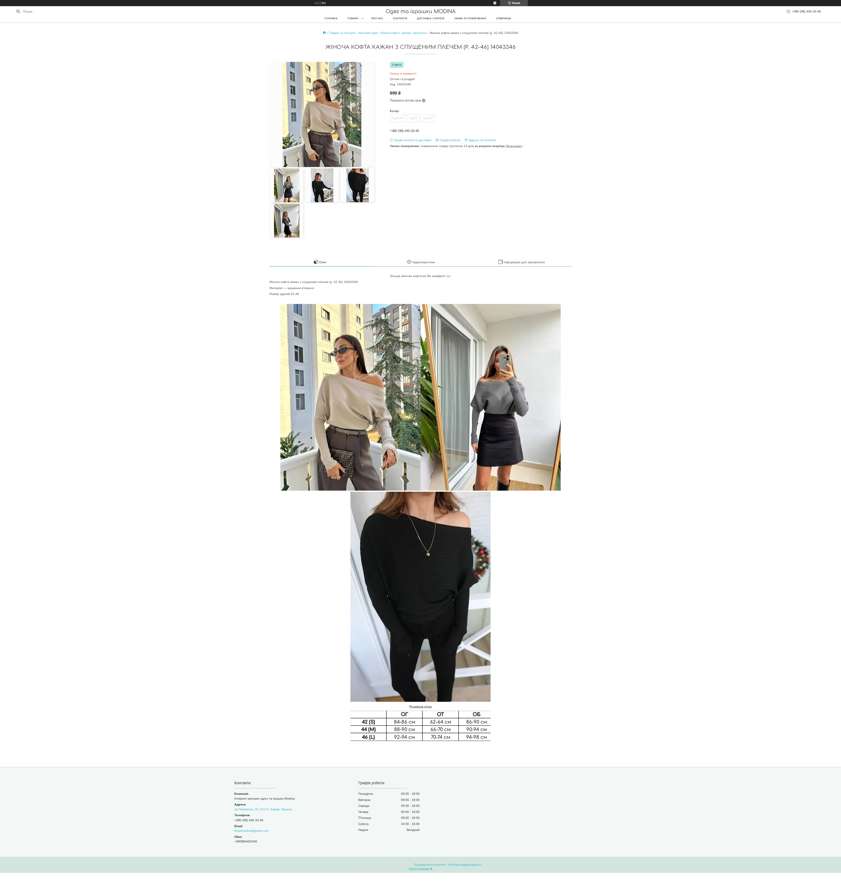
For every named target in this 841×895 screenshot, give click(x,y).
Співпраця (503, 18)
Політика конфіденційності (465, 864)
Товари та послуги (342, 33)
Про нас (377, 18)
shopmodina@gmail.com (251, 830)
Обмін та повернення (470, 18)
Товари (352, 18)
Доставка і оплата (431, 18)
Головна (331, 18)
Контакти (400, 18)
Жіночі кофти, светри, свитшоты (404, 33)
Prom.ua (441, 860)
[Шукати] (18, 11)
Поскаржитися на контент (430, 864)
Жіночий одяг (368, 33)
